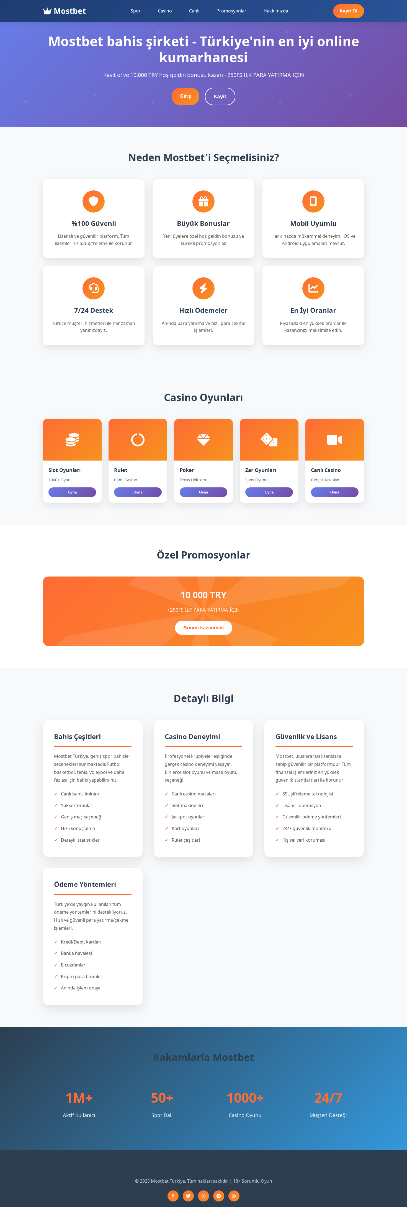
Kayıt (220, 96)
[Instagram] (203, 1195)
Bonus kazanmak (203, 627)
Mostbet (69, 11)
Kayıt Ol (348, 11)
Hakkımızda (276, 11)
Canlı (194, 11)
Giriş (185, 95)
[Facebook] (173, 1195)
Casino (165, 11)
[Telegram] (218, 1195)
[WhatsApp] (233, 1195)
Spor (136, 11)
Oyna (72, 492)
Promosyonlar (231, 11)
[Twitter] (188, 1195)
